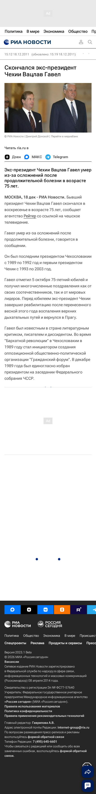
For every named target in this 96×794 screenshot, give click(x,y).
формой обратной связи (46, 737)
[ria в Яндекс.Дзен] (29, 609)
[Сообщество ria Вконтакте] (46, 609)
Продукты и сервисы (65, 643)
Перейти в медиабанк (64, 136)
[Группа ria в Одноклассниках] (62, 609)
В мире (70, 636)
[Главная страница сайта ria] (27, 42)
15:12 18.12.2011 (16, 54)
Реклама (37, 643)
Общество (31, 636)
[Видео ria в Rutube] (79, 609)
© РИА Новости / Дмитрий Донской (26, 136)
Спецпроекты (15, 643)
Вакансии (11, 661)
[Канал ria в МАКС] (12, 609)
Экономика (51, 636)
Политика (11, 636)
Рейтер (30, 216)
